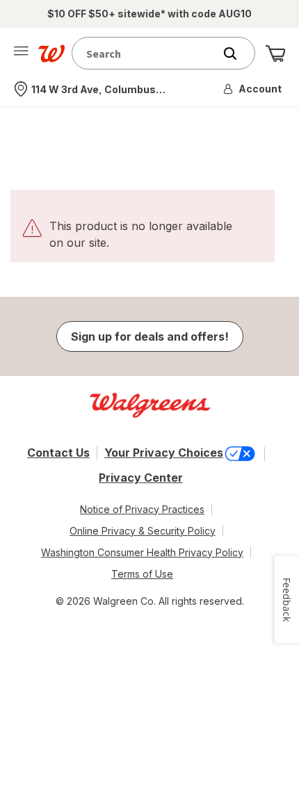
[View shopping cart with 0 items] (275, 53)
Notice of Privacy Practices (142, 509)
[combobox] (146, 53)
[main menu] (20, 53)
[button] (253, 89)
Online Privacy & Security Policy (143, 531)
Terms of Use (142, 574)
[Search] (237, 53)
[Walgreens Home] (51, 53)
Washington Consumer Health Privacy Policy (142, 552)
